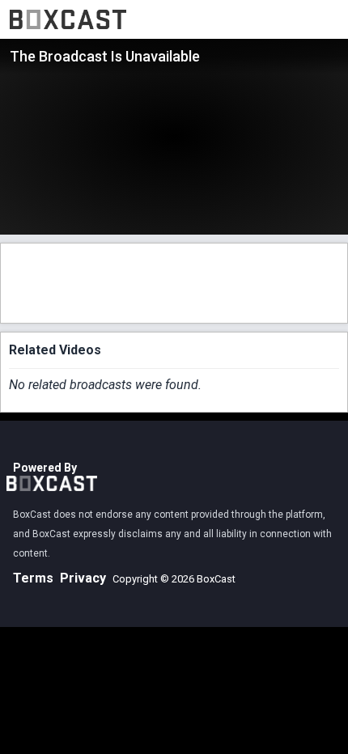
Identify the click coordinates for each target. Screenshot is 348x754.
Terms (33, 578)
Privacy (83, 578)
